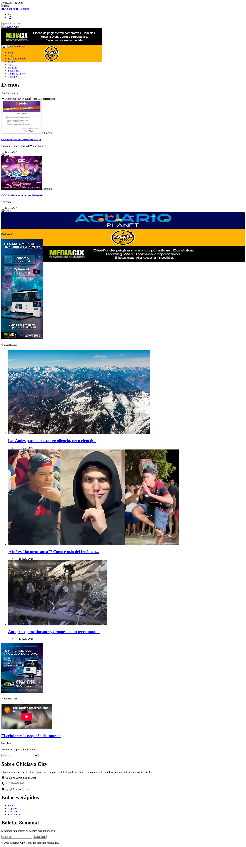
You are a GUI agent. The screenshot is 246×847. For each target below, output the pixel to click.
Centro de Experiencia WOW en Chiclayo (21, 139)
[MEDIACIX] (51, 36)
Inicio (11, 52)
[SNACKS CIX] (51, 53)
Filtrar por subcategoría (17, 98)
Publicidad (13, 70)
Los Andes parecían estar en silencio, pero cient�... (52, 440)
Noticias (12, 67)
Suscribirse (39, 837)
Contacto (24, 8)
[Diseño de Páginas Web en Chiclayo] (123, 254)
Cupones (10, 8)
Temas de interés (17, 73)
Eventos (12, 61)
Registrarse (14, 814)
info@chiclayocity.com (17, 789)
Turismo (12, 76)
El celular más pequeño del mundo (31, 736)
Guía (10, 64)
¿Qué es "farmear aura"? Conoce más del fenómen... (53, 551)
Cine (10, 55)
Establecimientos (17, 58)
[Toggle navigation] (4, 46)
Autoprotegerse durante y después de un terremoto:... (54, 631)
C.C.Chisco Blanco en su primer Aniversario (22, 195)
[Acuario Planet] (123, 220)
